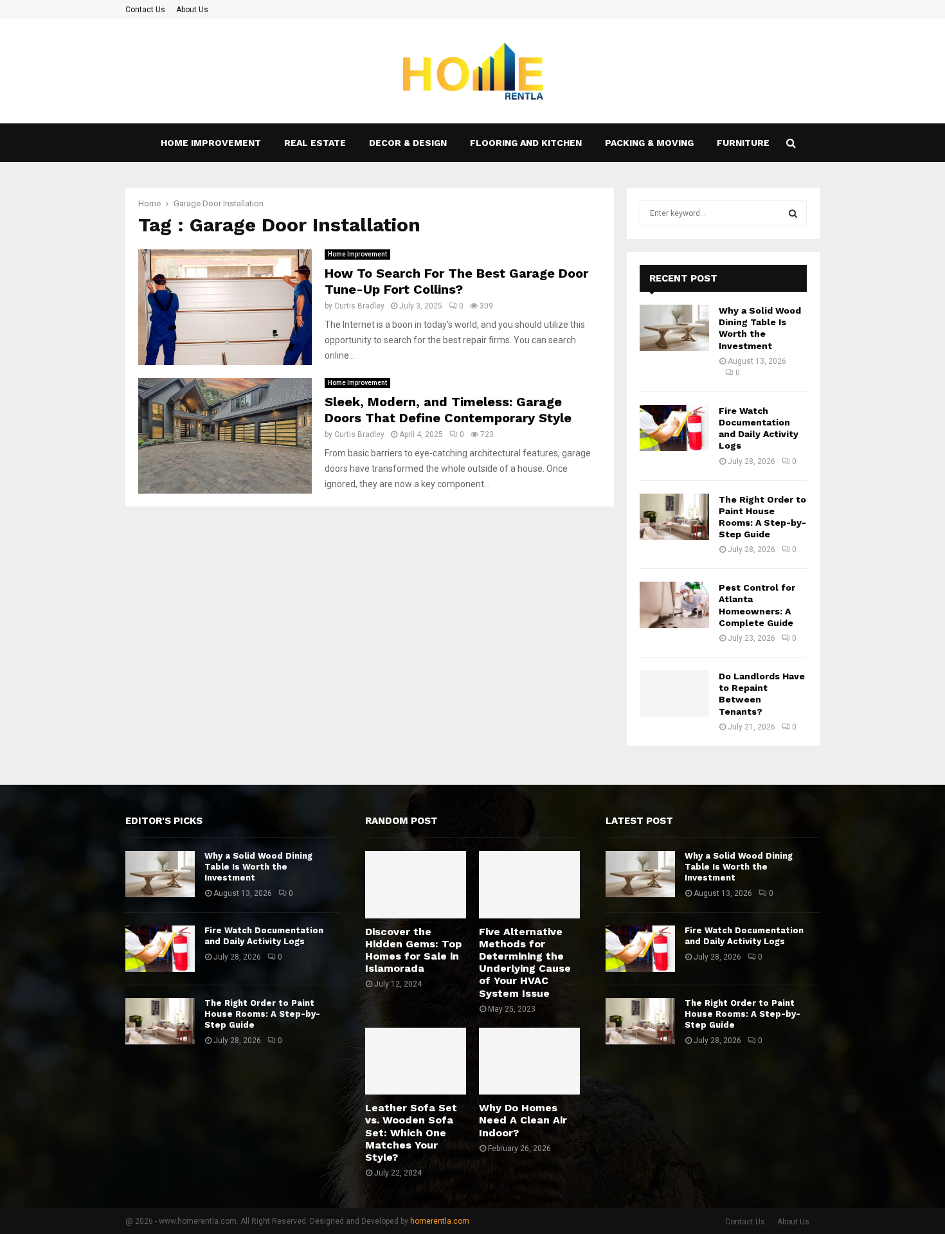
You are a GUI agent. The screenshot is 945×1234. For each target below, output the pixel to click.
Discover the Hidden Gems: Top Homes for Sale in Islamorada (413, 950)
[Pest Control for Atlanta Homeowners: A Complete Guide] (674, 605)
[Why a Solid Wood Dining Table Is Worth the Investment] (674, 328)
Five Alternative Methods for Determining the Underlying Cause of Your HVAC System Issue (525, 962)
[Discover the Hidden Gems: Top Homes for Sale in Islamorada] (415, 884)
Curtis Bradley (359, 305)
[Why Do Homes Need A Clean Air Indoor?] (529, 1061)
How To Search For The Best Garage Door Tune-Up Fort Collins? (456, 281)
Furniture (743, 143)
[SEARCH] (793, 213)
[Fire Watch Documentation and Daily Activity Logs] (674, 428)
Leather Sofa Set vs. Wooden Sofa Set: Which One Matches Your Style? (411, 1132)
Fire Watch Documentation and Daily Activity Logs (263, 936)
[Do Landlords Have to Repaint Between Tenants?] (674, 693)
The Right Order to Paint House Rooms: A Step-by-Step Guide (262, 1014)
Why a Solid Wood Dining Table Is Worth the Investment (258, 866)
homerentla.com (439, 1221)
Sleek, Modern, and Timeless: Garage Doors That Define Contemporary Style (448, 409)
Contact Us (145, 9)
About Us (192, 9)
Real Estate (315, 143)
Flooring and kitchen (526, 143)
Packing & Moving (649, 143)
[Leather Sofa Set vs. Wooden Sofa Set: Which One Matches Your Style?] (415, 1061)
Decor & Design (408, 143)
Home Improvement (211, 143)
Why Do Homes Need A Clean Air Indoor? (523, 1120)
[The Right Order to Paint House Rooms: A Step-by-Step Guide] (674, 517)
